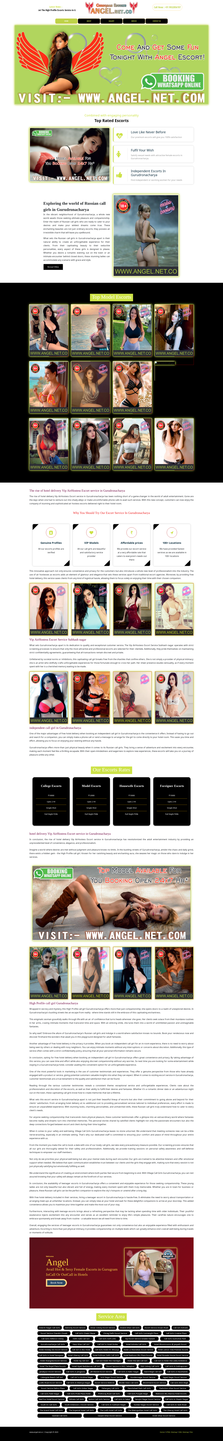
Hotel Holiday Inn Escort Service (53, 1349)
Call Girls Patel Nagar (50, 1393)
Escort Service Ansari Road (156, 1327)
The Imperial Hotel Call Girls (81, 1410)
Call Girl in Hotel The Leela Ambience (170, 1360)
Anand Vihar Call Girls (130, 1327)
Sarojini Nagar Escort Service (147, 1399)
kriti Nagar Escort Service (112, 1377)
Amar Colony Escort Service (102, 1327)
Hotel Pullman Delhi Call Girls (106, 1355)
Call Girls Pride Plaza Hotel (78, 1393)
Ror (191, 1432)
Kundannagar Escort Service (142, 1377)
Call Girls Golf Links (107, 1338)
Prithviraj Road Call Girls (109, 1393)
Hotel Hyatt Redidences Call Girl (86, 1366)
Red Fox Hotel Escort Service (51, 1399)
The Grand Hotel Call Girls (51, 1410)
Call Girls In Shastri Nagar (176, 1399)
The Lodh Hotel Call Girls (111, 1410)
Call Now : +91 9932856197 (167, 7)
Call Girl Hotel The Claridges (108, 1360)
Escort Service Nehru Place (53, 1388)
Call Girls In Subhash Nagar (113, 1404)
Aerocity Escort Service (75, 1327)
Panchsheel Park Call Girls (139, 1388)
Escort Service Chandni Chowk (54, 1333)
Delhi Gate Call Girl (81, 1338)
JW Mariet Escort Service (101, 1371)
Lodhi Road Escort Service (50, 1382)
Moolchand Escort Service (154, 1382)
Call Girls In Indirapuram (176, 1366)
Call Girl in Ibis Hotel (81, 1349)
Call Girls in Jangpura (75, 1371)
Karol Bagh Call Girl (153, 1371)
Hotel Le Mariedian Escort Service (138, 1349)
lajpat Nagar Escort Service (175, 1377)
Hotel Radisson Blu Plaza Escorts (138, 1355)
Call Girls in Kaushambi (177, 1371)
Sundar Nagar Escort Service (146, 1404)
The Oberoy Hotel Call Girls (175, 1410)
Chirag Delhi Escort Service (115, 1333)
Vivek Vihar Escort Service (163, 1415)
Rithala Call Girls (76, 1399)
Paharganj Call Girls (110, 1388)
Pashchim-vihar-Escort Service (172, 1388)
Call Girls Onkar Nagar (83, 1388)
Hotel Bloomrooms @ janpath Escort (170, 1344)
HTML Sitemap (171, 1432)
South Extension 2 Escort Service (79, 1404)
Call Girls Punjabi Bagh (138, 1393)
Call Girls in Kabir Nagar (128, 1371)
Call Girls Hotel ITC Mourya (107, 1349)
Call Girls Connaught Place (146, 1333)
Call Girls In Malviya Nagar (78, 1382)
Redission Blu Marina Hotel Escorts (171, 1393)
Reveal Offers (53, 267)
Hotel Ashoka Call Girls (136, 1344)
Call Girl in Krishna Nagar (82, 1377)
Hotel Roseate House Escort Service (172, 1355)
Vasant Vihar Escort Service (110, 1415)
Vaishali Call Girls (59, 1415)
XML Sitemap (184, 1432)
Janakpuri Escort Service (50, 1371)
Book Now (56, 1282)
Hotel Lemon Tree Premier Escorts (173, 1349)
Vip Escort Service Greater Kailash (140, 1338)
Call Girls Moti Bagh (179, 1382)
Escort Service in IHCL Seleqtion (120, 1366)
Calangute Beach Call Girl (52, 1377)
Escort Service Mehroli (104, 1382)
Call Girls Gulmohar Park (175, 1338)
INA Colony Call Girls (150, 1366)
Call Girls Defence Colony (52, 1338)
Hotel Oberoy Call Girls (78, 1355)
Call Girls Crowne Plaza (176, 1333)
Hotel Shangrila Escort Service (53, 1360)
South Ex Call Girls (49, 1404)
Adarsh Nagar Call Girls (49, 1327)
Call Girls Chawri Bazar (85, 1333)
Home (162, 1432)
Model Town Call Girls (128, 1382)
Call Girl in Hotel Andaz (107, 1344)
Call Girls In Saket (122, 1399)
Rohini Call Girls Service (99, 1399)
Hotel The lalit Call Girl (137, 1360)
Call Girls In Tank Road (176, 1404)
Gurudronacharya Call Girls (53, 1344)
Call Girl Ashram (180, 1327)
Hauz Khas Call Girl (81, 1344)
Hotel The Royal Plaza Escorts (53, 1366)
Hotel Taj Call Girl (81, 1360)
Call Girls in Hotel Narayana (51, 1355)
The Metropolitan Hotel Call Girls (142, 1410)
